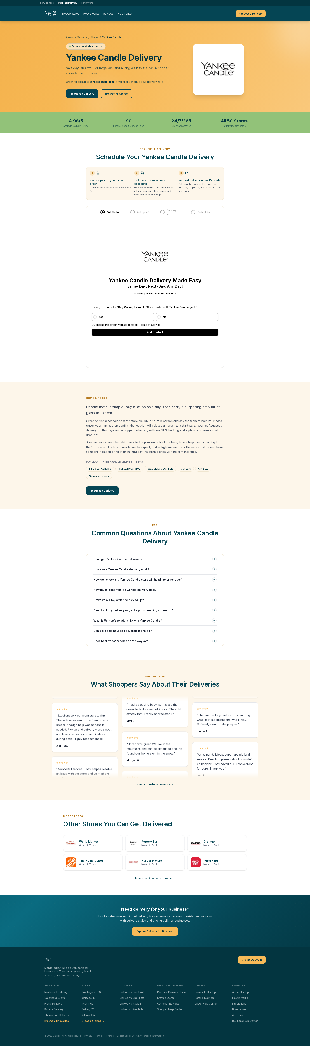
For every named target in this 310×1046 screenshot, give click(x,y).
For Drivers (87, 2)
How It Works (91, 13)
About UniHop (240, 992)
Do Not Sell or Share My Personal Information (140, 1036)
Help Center (125, 13)
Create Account (252, 959)
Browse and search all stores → (155, 878)
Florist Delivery (53, 1003)
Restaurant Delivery (56, 992)
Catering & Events (54, 997)
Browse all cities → (93, 1020)
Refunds (109, 1036)
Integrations (239, 1003)
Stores (94, 37)
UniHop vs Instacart (131, 1003)
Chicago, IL (88, 997)
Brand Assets (240, 1009)
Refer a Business (205, 997)
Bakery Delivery (54, 1009)
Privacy (88, 1036)
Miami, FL (87, 1003)
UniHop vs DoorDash (132, 992)
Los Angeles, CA (91, 992)
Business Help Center (245, 1020)
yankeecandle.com (102, 81)
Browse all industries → (58, 1020)
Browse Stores (70, 13)
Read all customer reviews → (155, 784)
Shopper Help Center (170, 1009)
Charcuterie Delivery (56, 1015)
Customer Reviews (168, 1003)
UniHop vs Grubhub (131, 1009)
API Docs (237, 1015)
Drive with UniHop (205, 992)
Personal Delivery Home (171, 992)
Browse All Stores (116, 93)
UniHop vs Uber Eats (132, 997)
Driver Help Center (206, 1003)
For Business (47, 2)
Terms (98, 1036)
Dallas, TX (88, 1009)
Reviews (108, 13)
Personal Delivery (67, 2)
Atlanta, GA (88, 1015)
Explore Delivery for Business (155, 931)
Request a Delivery (251, 13)
